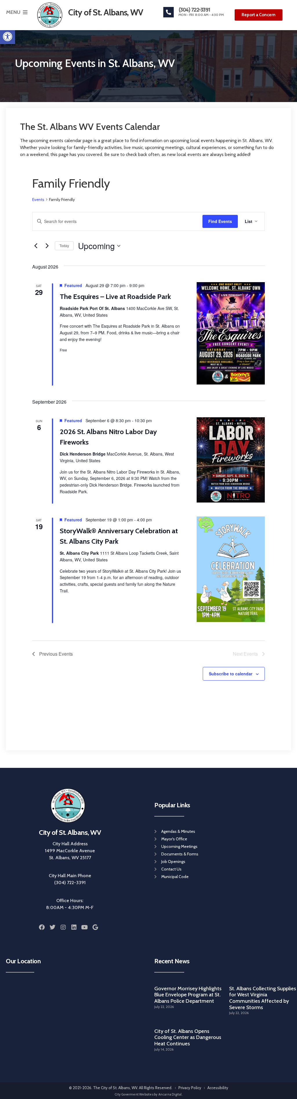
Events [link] (38, 199)
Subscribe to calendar (230, 674)
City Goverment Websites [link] (134, 1094)
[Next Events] (47, 245)
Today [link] (64, 245)
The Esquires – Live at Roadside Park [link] (115, 296)
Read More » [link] (164, 1013)
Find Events (220, 221)
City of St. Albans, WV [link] (70, 832)
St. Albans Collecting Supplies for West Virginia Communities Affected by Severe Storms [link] (262, 998)
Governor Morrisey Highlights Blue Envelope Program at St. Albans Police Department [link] (188, 994)
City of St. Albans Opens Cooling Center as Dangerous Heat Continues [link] (187, 1037)
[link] (7, 36)
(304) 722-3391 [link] (194, 9)
